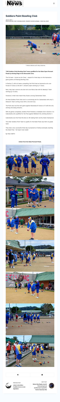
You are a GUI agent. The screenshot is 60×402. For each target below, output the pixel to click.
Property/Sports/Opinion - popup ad (35, 21)
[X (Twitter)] (42, 375)
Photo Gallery (10, 21)
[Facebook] (18, 375)
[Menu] (54, 3)
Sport (47, 21)
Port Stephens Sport (19, 21)
